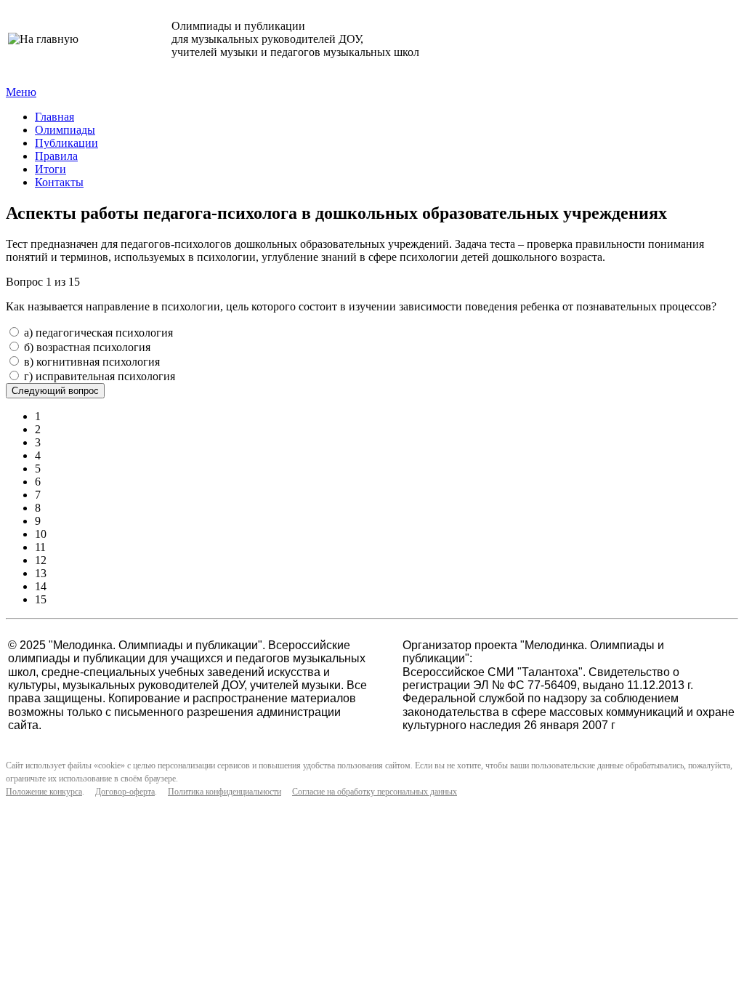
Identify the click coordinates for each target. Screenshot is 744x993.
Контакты (59, 182)
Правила (56, 156)
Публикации (66, 143)
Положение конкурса (44, 792)
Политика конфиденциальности (224, 792)
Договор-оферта (125, 792)
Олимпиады (65, 130)
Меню (21, 92)
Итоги (50, 169)
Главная (54, 116)
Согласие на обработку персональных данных (374, 792)
